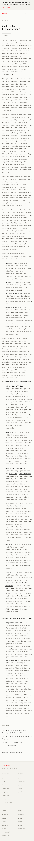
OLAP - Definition (9, 746)
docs (3, 778)
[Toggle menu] (30, 13)
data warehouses (25, 473)
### (3, 618)
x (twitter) (6, 832)
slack (4, 828)
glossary (5, 21)
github (4, 818)
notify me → (6, 7)
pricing (20, 792)
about (20, 778)
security (21, 814)
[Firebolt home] (6, 13)
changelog (5, 795)
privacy (20, 821)
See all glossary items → (12, 753)
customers (21, 781)
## (3, 382)
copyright (21, 828)
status (4, 799)
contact (20, 788)
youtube (4, 821)
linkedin (5, 814)
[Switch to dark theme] (25, 13)
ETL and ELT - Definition (12, 742)
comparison (5, 788)
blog (3, 781)
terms (20, 825)
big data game (7, 802)
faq (3, 785)
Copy (6, 35)
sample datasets (7, 792)
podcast (4, 835)
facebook (5, 825)
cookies (20, 818)
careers (20, 785)
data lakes (13, 473)
